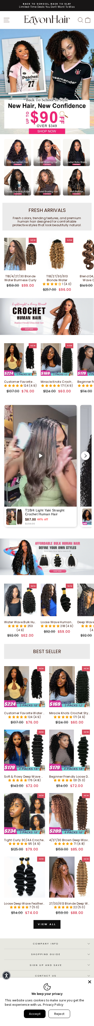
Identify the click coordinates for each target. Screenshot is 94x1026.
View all (47, 924)
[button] (52, 284)
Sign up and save (46, 965)
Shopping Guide (45, 954)
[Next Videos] (85, 455)
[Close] (89, 981)
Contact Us (46, 975)
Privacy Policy (53, 1004)
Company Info (46, 943)
